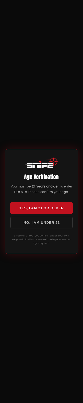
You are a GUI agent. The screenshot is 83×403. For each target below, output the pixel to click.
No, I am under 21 (42, 223)
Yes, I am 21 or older (41, 208)
